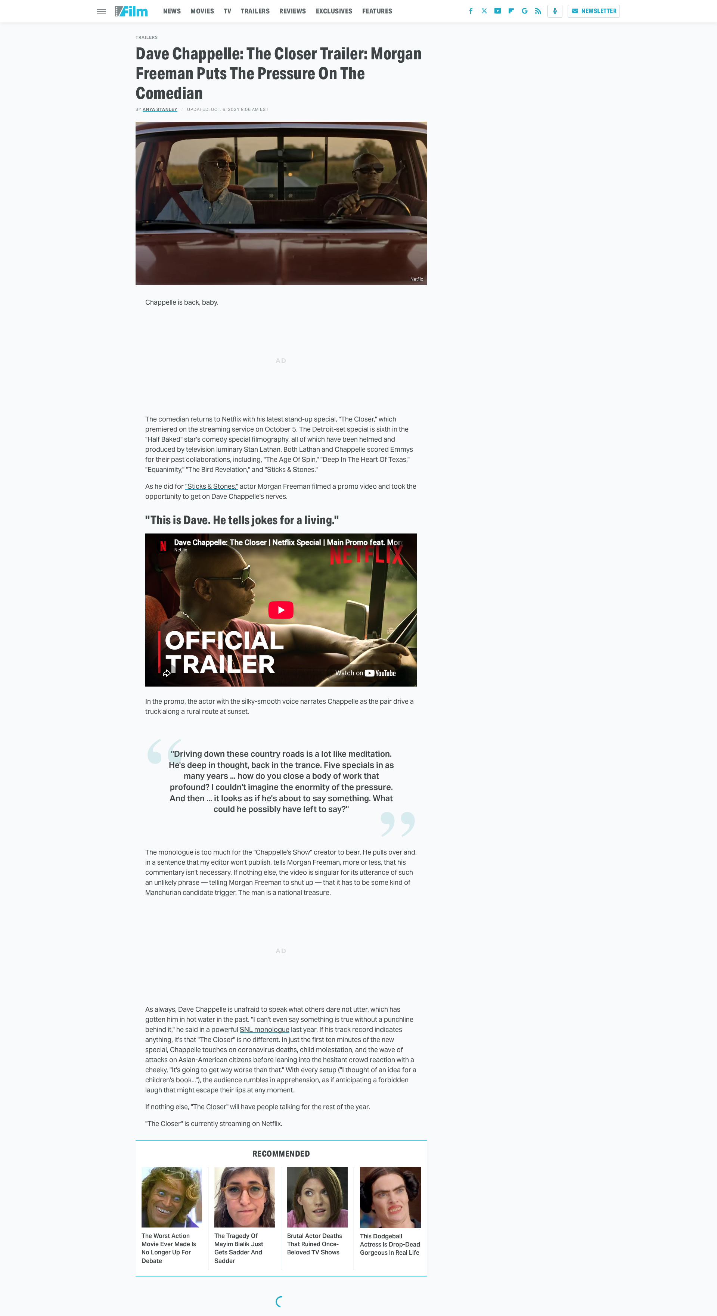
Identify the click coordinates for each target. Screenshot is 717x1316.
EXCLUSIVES (334, 11)
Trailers (147, 37)
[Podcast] (554, 11)
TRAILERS (255, 11)
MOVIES (202, 11)
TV (227, 11)
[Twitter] (484, 12)
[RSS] (538, 12)
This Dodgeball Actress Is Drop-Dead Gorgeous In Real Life (390, 1244)
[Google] (525, 12)
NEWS (172, 11)
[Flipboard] (511, 12)
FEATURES (377, 11)
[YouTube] (498, 12)
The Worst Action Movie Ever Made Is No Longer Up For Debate (169, 1248)
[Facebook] (471, 12)
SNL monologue (264, 1029)
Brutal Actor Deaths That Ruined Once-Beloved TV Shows (314, 1244)
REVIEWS (292, 11)
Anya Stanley (160, 109)
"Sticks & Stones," (211, 486)
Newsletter (599, 11)
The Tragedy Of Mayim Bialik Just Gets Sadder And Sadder (238, 1248)
